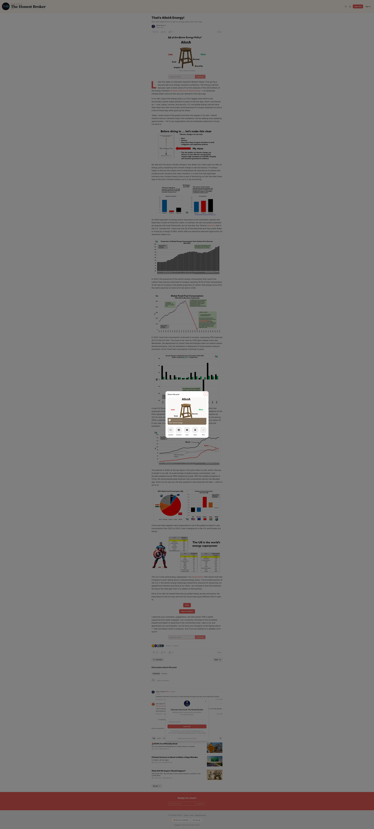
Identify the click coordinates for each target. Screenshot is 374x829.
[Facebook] (179, 430)
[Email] (187, 430)
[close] (205, 394)
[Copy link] (171, 430)
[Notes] (195, 430)
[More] (203, 430)
